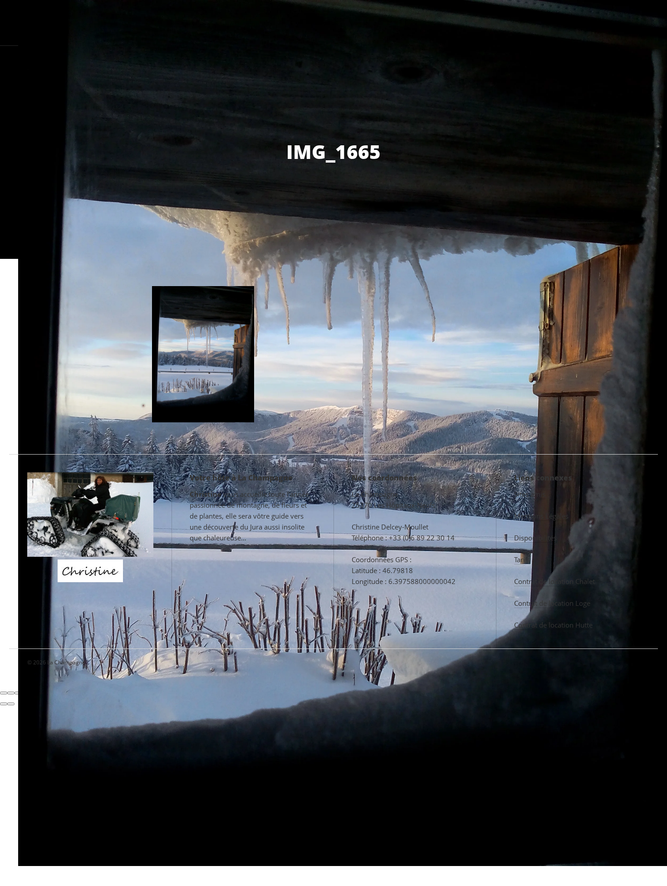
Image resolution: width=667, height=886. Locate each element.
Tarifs (519, 22)
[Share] (11, 693)
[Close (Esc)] (3, 693)
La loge (299, 22)
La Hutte (346, 22)
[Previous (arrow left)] (3, 704)
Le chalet (243, 22)
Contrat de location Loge (552, 603)
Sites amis (529, 494)
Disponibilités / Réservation (598, 22)
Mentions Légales (541, 515)
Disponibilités (535, 537)
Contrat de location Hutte (553, 624)
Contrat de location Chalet (554, 581)
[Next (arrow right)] (11, 704)
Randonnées (467, 22)
